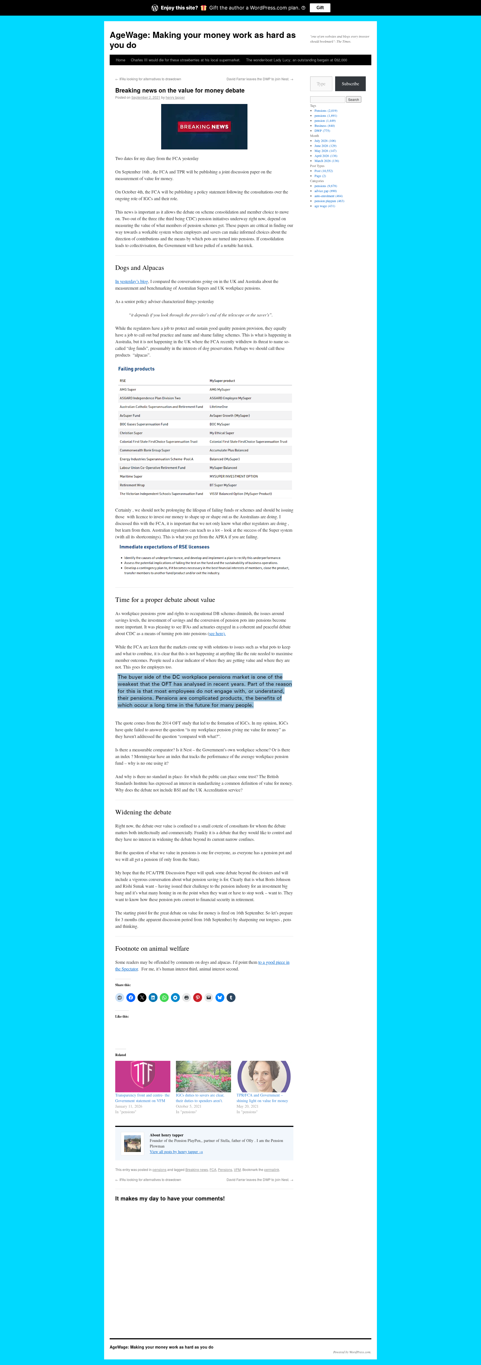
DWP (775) (322, 130)
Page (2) (320, 175)
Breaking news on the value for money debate (180, 90)
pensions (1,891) (326, 115)
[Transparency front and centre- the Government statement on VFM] (142, 1076)
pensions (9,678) (326, 185)
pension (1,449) (325, 120)
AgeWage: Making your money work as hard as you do (203, 39)
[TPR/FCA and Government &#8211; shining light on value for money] (264, 1076)
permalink (271, 1169)
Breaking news (196, 1169)
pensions (159, 1169)
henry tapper (175, 97)
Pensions (225, 1169)
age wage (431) (325, 206)
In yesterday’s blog (131, 281)
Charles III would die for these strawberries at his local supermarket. (185, 59)
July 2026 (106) (325, 140)
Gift (320, 7)
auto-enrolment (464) (329, 195)
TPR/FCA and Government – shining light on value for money (262, 1097)
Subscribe (350, 83)
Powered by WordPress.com (351, 1352)
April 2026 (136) (326, 155)
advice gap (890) (326, 190)
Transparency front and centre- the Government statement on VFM (142, 1097)
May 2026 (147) (326, 150)
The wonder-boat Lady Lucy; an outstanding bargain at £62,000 (296, 59)
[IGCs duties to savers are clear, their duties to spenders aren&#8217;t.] (203, 1076)
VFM (237, 1169)
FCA (213, 1169)
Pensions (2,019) (326, 110)
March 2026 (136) (327, 160)
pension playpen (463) (329, 201)
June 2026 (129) (326, 145)
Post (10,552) (324, 170)
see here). (217, 633)
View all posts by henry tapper (176, 1151)
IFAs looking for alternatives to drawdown (148, 78)
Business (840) (325, 125)
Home (120, 59)
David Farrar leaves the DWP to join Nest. (260, 78)
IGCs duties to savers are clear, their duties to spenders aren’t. (200, 1097)
